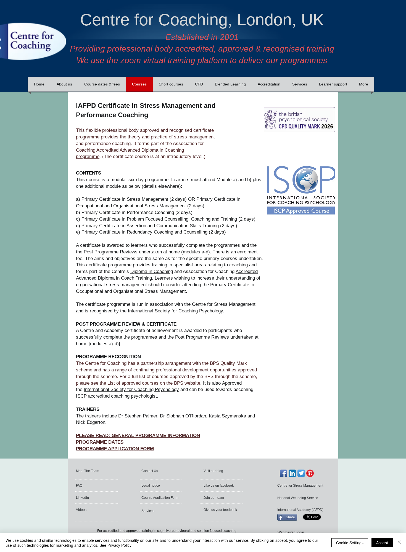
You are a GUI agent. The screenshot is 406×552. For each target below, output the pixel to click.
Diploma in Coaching (151, 271)
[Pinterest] (310, 473)
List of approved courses (133, 383)
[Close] (399, 543)
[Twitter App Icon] (301, 473)
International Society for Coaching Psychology (131, 389)
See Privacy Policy (115, 545)
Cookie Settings (349, 542)
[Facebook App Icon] (283, 473)
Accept (382, 542)
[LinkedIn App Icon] (292, 473)
